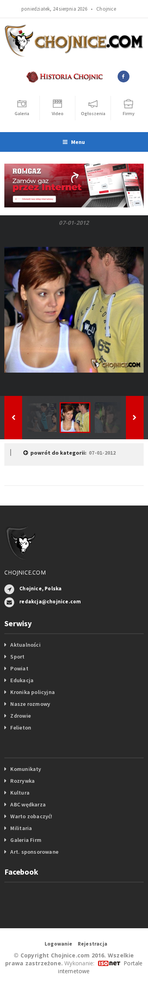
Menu (78, 142)
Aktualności (25, 644)
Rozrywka (22, 780)
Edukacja (22, 680)
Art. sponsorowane (34, 851)
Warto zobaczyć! (31, 816)
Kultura (19, 792)
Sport (17, 656)
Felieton (20, 727)
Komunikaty (25, 768)
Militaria (21, 828)
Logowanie (59, 943)
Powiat (19, 668)
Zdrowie (20, 715)
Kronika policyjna (32, 692)
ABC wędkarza (28, 804)
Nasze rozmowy (30, 703)
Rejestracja (92, 943)
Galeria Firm (25, 839)
